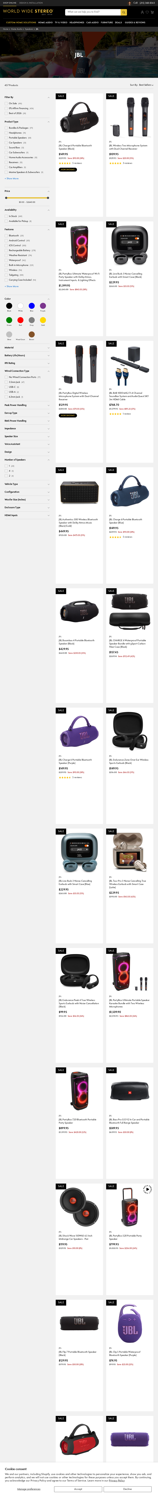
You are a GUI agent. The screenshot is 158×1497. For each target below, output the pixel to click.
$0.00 (21, 202)
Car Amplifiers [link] (17, 167)
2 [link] (11, 476)
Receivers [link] (15, 162)
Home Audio (16, 29)
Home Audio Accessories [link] (23, 157)
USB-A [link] (14, 392)
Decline (127, 1489)
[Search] (124, 12)
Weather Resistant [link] (20, 255)
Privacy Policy (117, 1480)
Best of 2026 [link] (17, 113)
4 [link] (11, 471)
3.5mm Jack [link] (16, 382)
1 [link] (11, 466)
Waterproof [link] (17, 260)
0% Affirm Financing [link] (21, 108)
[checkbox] (6, 103)
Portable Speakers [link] (20, 138)
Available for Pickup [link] (20, 221)
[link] (9, 307)
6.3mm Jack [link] (16, 397)
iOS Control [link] (17, 245)
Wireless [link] (15, 270)
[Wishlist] (147, 12)
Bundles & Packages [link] (21, 128)
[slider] (6, 197)
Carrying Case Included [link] (22, 280)
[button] (152, 12)
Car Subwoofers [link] (18, 153)
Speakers (29, 29)
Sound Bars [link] (16, 148)
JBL (37, 29)
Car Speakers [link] (17, 143)
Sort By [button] (134, 85)
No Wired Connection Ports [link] (24, 377)
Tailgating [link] (16, 275)
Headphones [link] (17, 133)
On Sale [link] (15, 103)
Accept (78, 1489)
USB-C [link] (14, 387)
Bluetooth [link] (16, 236)
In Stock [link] (15, 216)
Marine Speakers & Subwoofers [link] (26, 172)
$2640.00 (31, 202)
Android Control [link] (19, 241)
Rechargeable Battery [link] (22, 250)
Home (5, 29)
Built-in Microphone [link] (21, 265)
